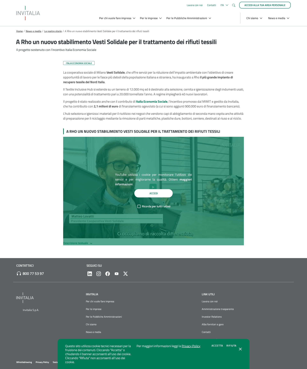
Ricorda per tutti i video (156, 206)
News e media (33, 31)
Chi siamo (91, 324)
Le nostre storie (53, 31)
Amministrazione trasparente (218, 309)
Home (19, 31)
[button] (224, 5)
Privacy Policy (191, 345)
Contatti (211, 5)
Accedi (154, 193)
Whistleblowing (24, 362)
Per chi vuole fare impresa (100, 301)
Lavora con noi (195, 5)
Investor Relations (212, 317)
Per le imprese (93, 309)
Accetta (217, 345)
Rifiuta (231, 345)
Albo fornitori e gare (213, 324)
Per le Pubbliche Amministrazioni (104, 317)
